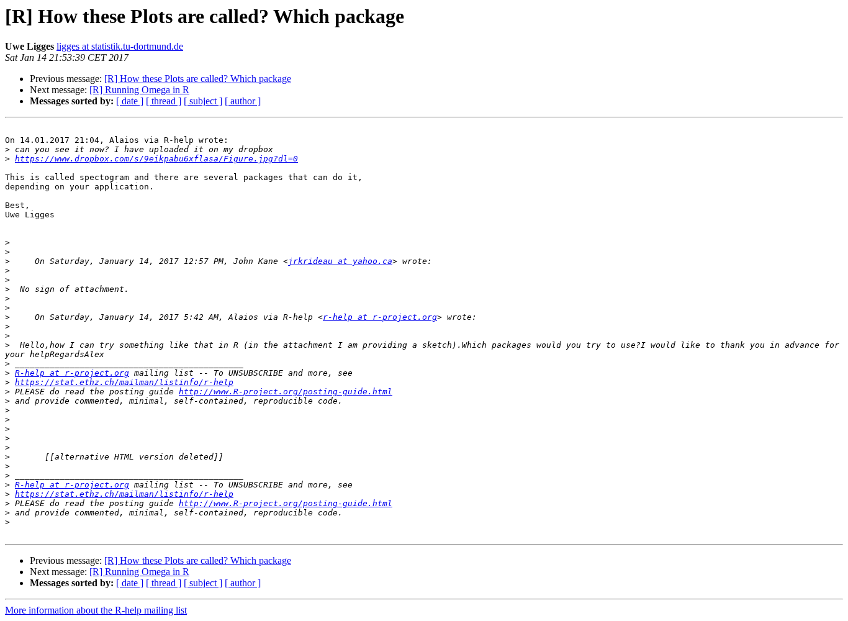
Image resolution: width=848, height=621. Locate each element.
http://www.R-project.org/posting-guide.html (285, 391)
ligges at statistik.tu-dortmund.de (119, 46)
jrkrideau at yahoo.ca (340, 261)
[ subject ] (203, 101)
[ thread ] (163, 101)
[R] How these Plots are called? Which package (197, 78)
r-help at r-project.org (380, 317)
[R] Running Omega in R (139, 89)
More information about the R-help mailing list (96, 610)
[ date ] (129, 101)
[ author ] (243, 101)
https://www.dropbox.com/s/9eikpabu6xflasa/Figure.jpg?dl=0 (156, 158)
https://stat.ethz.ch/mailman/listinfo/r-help (124, 382)
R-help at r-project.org (72, 373)
